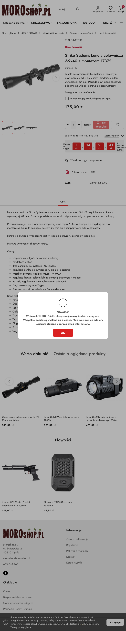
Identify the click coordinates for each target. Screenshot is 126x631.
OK (63, 333)
